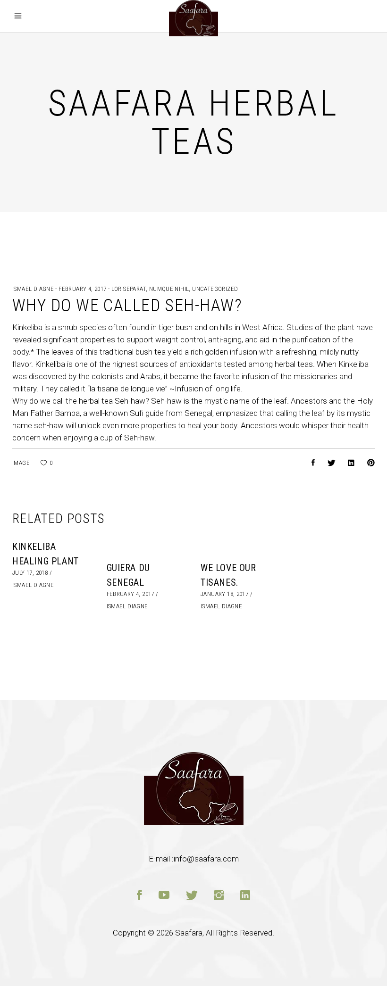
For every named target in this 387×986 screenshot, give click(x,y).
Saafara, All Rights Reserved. (224, 932)
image (21, 462)
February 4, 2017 (83, 288)
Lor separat (128, 288)
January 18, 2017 (224, 593)
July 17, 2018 (30, 572)
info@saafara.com (206, 858)
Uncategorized (215, 288)
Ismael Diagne (33, 288)
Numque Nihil (169, 288)
